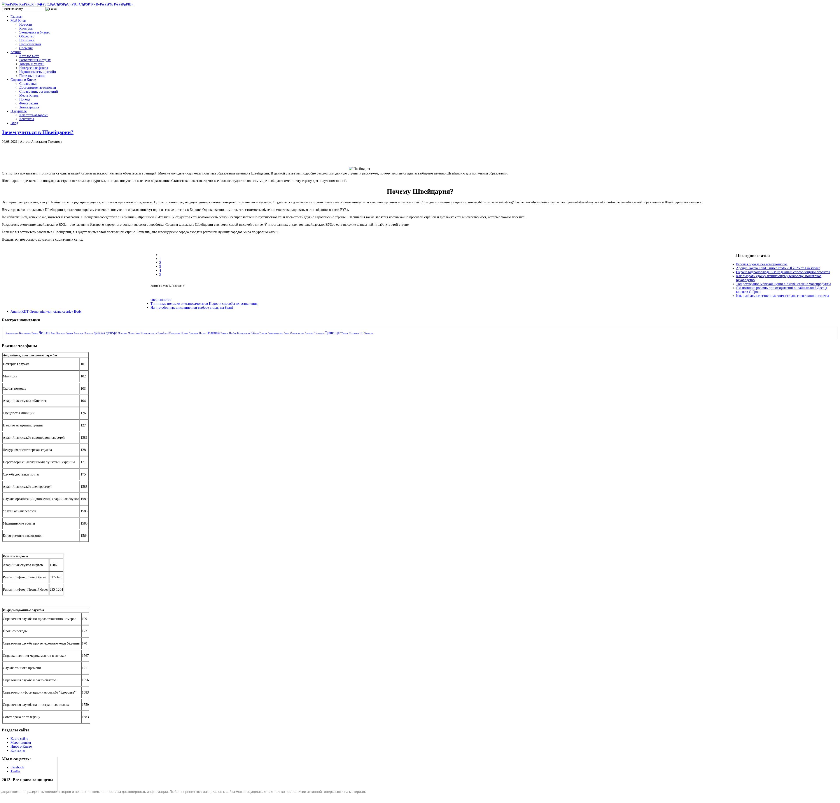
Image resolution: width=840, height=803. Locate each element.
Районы (255, 333)
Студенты (309, 333)
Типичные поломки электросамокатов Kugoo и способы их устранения (203, 303)
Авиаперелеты (11, 333)
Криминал (99, 333)
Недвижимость (149, 333)
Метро (131, 333)
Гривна (35, 333)
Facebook (17, 767)
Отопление (193, 333)
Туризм (344, 333)
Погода (202, 333)
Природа (224, 333)
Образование (174, 333)
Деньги (44, 333)
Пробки (232, 333)
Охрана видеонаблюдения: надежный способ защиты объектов (783, 272)
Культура (111, 333)
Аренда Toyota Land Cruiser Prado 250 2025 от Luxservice (778, 268)
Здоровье (79, 333)
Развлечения (243, 333)
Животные (60, 333)
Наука (137, 333)
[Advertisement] (76, 153)
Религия (263, 333)
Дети (53, 333)
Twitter (15, 771)
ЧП (361, 333)
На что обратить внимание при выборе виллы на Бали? (191, 307)
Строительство (297, 333)
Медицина (122, 333)
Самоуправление (275, 333)
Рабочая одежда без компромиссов (762, 264)
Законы (69, 333)
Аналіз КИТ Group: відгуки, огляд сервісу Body (46, 311)
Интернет (88, 333)
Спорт (286, 333)
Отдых (184, 333)
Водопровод (25, 333)
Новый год (163, 333)
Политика (213, 333)
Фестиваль (354, 333)
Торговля (319, 333)
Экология (368, 333)
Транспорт (333, 333)
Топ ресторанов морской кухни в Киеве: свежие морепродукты (783, 284)
